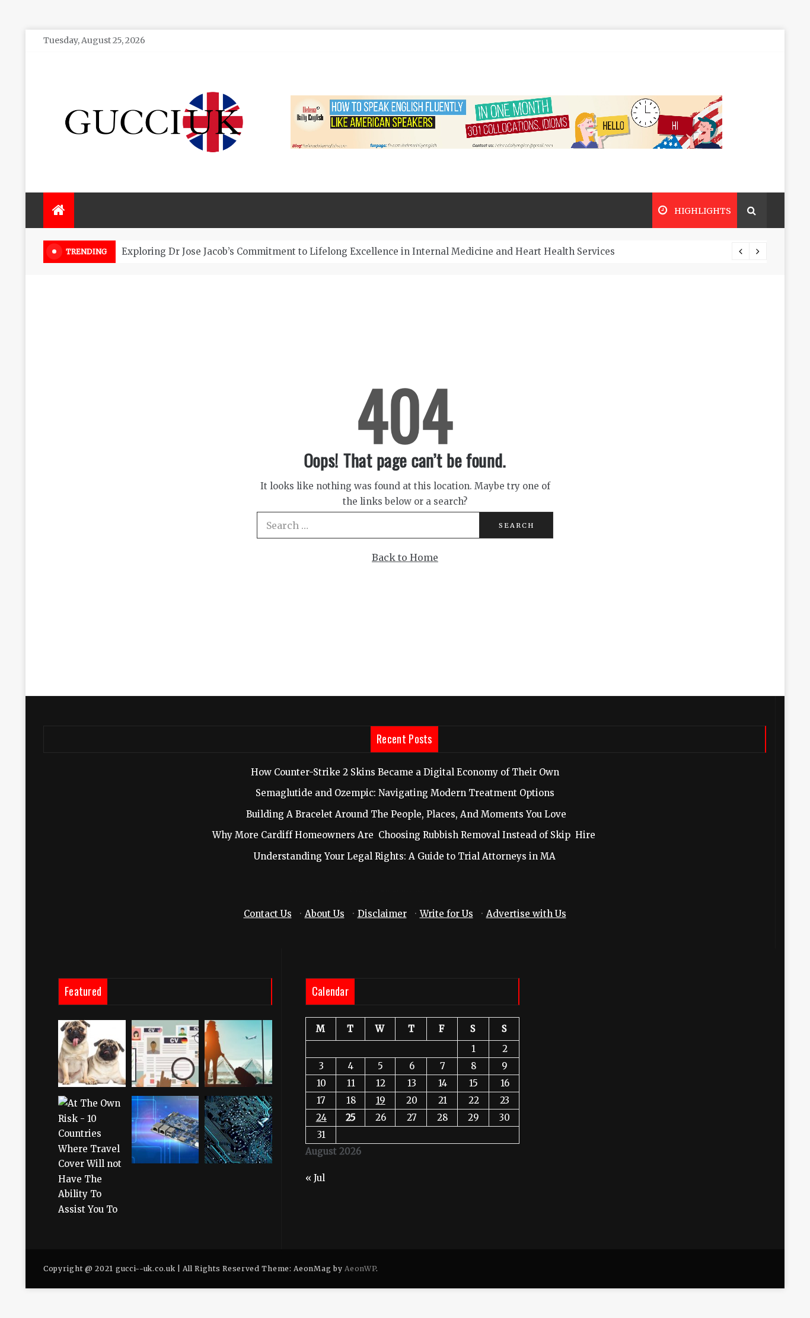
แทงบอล (466, 891)
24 (321, 1117)
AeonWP (360, 1268)
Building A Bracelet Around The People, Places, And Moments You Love (405, 814)
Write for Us (446, 913)
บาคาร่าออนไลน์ (358, 891)
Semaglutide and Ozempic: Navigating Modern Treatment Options (405, 793)
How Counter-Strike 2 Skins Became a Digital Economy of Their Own (405, 772)
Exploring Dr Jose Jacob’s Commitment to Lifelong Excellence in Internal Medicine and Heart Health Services (368, 251)
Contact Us (268, 913)
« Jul (315, 1178)
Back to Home (405, 557)
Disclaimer (382, 913)
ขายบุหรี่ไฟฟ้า (420, 891)
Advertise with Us (526, 913)
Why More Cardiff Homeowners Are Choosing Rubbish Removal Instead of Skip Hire (405, 835)
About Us (325, 913)
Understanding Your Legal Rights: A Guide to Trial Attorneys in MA (405, 856)
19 (380, 1100)
